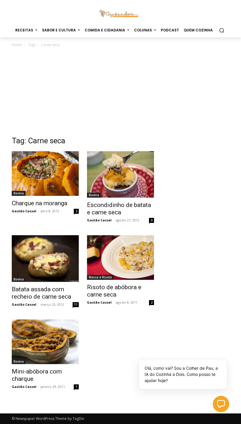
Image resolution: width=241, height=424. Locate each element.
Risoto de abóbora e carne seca (114, 291)
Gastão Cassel (24, 211)
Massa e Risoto (100, 277)
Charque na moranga (39, 203)
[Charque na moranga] (45, 173)
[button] (221, 30)
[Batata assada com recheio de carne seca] (45, 258)
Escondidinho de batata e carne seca (119, 208)
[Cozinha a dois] (120, 13)
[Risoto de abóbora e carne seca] (120, 257)
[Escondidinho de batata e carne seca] (120, 174)
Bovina (19, 193)
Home (17, 44)
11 (76, 304)
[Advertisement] (120, 92)
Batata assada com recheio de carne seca (41, 293)
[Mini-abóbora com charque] (45, 341)
